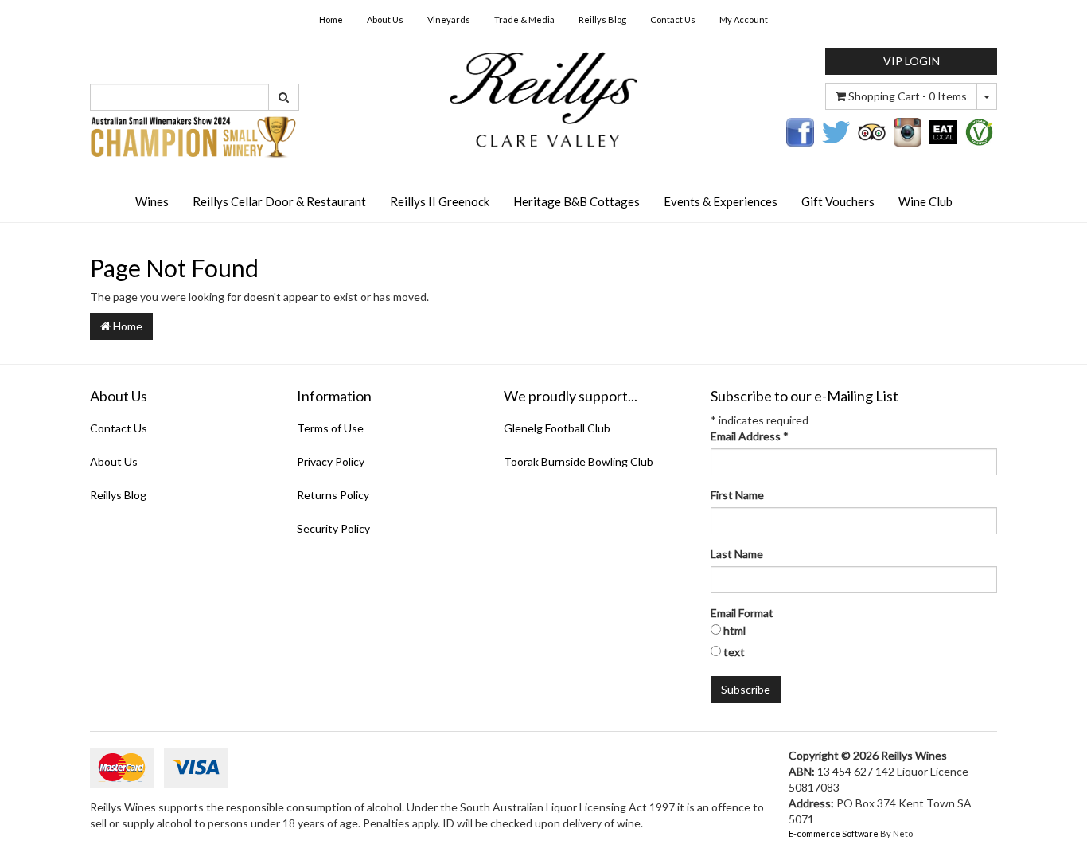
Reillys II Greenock (439, 201)
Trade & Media (524, 19)
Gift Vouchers (838, 201)
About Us (385, 19)
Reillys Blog (602, 19)
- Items (907, 96)
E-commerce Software (834, 833)
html (734, 630)
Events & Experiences (720, 201)
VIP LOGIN (911, 61)
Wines (152, 201)
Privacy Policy (330, 461)
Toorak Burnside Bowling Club (578, 461)
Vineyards (448, 19)
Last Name (737, 554)
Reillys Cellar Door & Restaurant (279, 201)
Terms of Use (330, 428)
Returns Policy (333, 495)
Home (331, 19)
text (734, 652)
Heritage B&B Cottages (576, 201)
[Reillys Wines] (543, 98)
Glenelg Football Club (557, 428)
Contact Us (672, 19)
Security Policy (333, 528)
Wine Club (925, 201)
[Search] (283, 97)
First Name (737, 495)
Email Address (750, 436)
